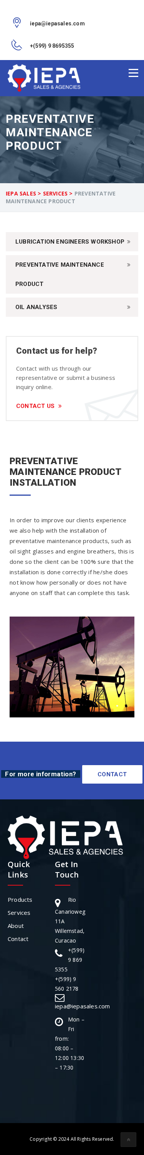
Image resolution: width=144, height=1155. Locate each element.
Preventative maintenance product (59, 274)
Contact (112, 774)
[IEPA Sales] (44, 78)
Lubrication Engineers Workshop (69, 241)
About (16, 925)
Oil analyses (36, 307)
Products (20, 899)
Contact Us (35, 406)
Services (19, 912)
